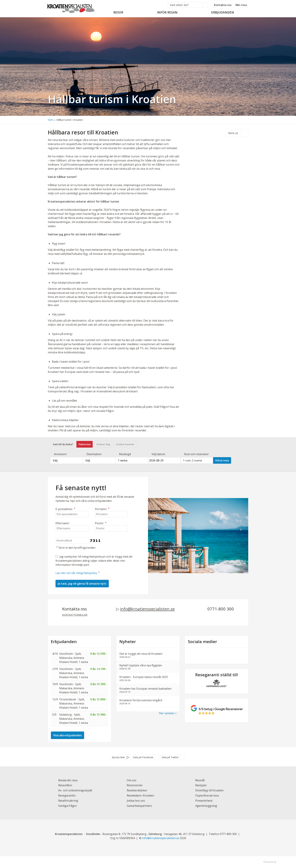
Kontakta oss (223, 5)
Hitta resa (222, 460)
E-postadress (65, 509)
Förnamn (102, 509)
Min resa (241, 5)
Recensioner (135, 785)
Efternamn (62, 523)
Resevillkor (65, 785)
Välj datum (158, 454)
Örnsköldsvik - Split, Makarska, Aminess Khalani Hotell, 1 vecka (73, 703)
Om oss (131, 780)
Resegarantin (67, 795)
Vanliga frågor (67, 806)
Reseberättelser (137, 790)
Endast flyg (103, 444)
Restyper (201, 785)
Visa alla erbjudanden (67, 735)
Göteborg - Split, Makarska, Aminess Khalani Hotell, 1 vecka (73, 719)
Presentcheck (204, 800)
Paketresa (85, 444)
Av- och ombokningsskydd (75, 790)
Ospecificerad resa (207, 795)
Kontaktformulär (74, 614)
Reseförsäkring (68, 800)
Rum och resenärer (196, 454)
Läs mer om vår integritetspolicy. (76, 573)
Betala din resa (67, 780)
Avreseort (60, 454)
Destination (94, 454)
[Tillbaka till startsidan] (71, 7)
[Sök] (205, 5)
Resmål (200, 780)
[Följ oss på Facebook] (213, 655)
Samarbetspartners (139, 806)
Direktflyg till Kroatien (209, 790)
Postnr (101, 523)
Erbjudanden (64, 641)
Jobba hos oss (136, 800)
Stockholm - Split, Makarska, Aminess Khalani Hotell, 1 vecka (73, 658)
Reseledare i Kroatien (140, 795)
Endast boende (125, 444)
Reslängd (125, 454)
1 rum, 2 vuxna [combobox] (192, 460)
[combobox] (66, 460)
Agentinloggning (206, 806)
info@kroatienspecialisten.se (147, 608)
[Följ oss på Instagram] (220, 655)
